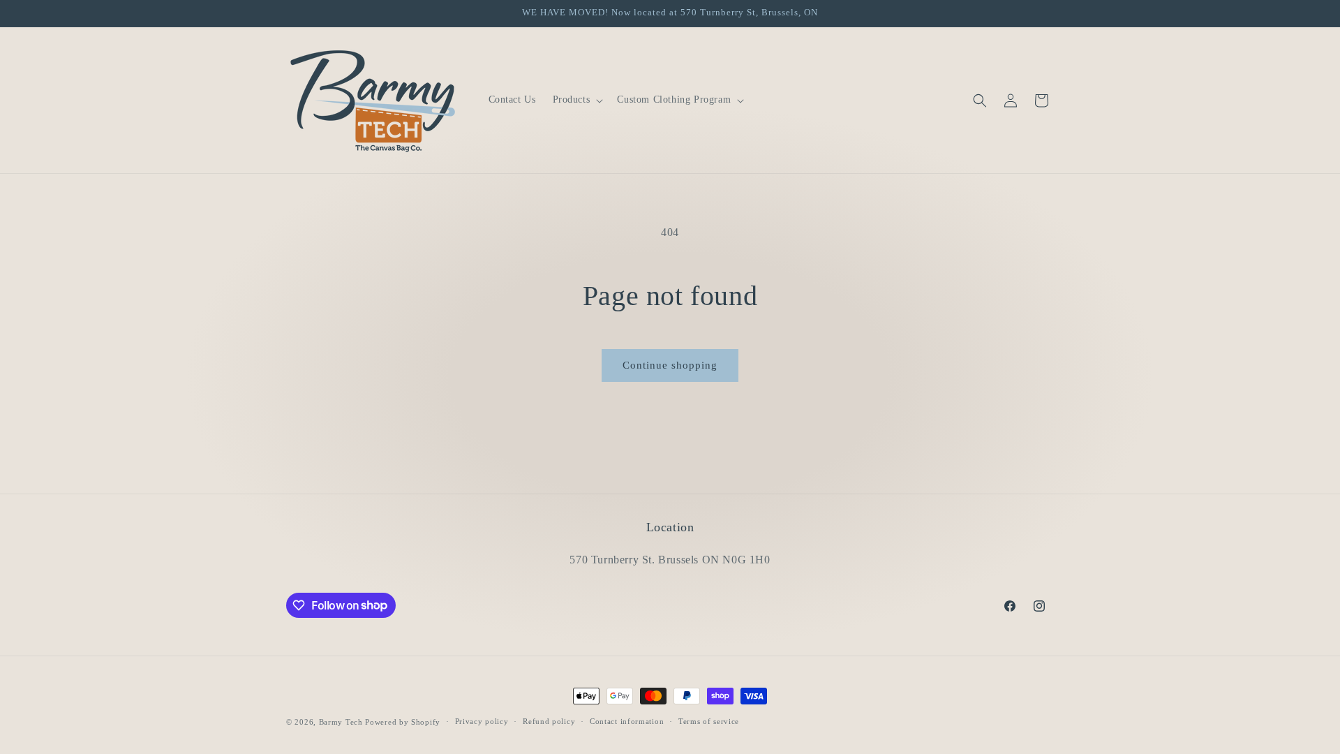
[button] (576, 99)
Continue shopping (670, 365)
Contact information (627, 721)
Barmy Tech (341, 722)
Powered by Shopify (402, 722)
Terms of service (708, 721)
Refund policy (549, 721)
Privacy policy (482, 721)
